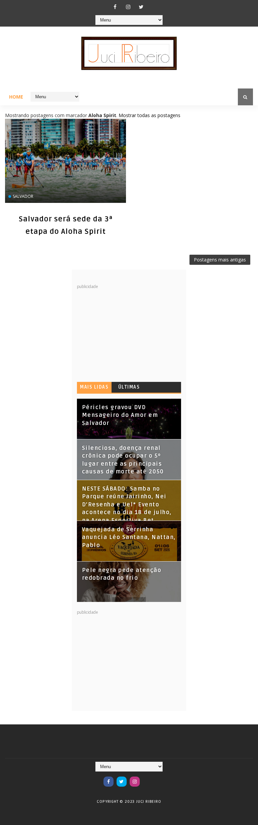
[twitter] (141, 7)
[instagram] (128, 7)
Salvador (23, 196)
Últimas (129, 387)
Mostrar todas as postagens (149, 115)
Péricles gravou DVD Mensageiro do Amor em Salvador (120, 415)
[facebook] (115, 7)
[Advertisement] (127, 331)
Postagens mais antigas (220, 259)
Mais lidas (94, 387)
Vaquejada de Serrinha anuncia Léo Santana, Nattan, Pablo (129, 537)
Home (16, 97)
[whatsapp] (148, 778)
